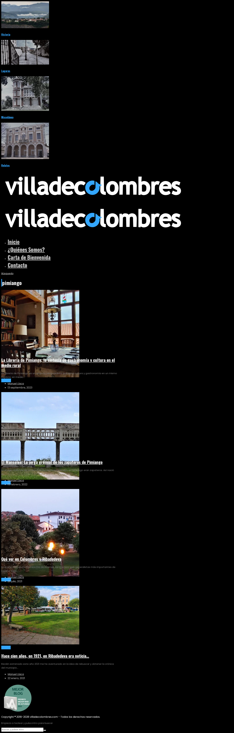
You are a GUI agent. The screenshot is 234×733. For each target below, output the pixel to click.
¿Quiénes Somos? (26, 249)
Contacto (17, 265)
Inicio (14, 242)
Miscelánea (7, 117)
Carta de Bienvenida (29, 257)
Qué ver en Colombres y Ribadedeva (31, 559)
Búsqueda (7, 273)
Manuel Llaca (16, 383)
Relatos (5, 165)
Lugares (5, 71)
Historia (5, 34)
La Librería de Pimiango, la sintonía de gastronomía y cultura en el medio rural (58, 362)
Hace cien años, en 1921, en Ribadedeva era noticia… (45, 656)
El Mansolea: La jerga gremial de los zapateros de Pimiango (52, 462)
